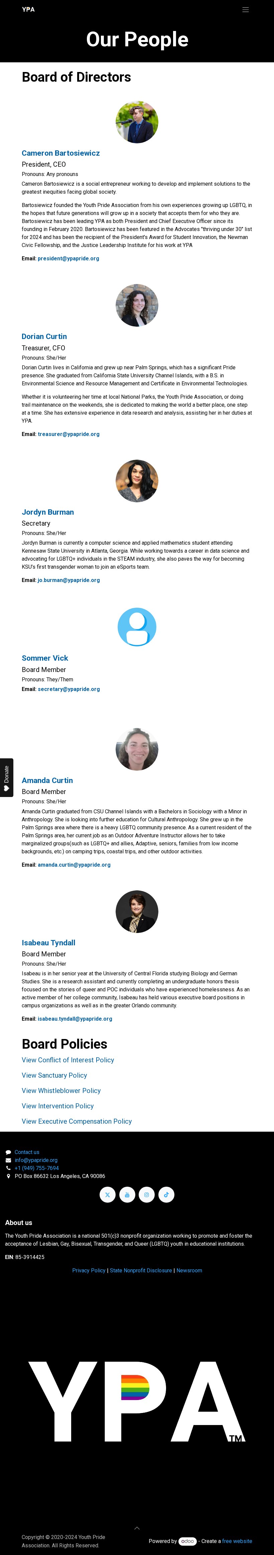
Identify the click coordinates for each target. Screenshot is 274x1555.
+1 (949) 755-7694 (37, 1168)
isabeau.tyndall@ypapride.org (75, 1019)
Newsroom (189, 1270)
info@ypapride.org (36, 1160)
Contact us (27, 1152)
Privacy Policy (89, 1270)
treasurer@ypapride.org (69, 434)
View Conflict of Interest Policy (68, 1060)
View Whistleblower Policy (61, 1091)
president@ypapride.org (68, 258)
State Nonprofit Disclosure (141, 1270)
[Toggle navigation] (245, 9)
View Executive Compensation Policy (77, 1121)
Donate (6, 774)
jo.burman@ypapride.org (69, 580)
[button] (137, 1528)
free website (237, 1541)
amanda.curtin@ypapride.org (74, 865)
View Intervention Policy (58, 1106)
